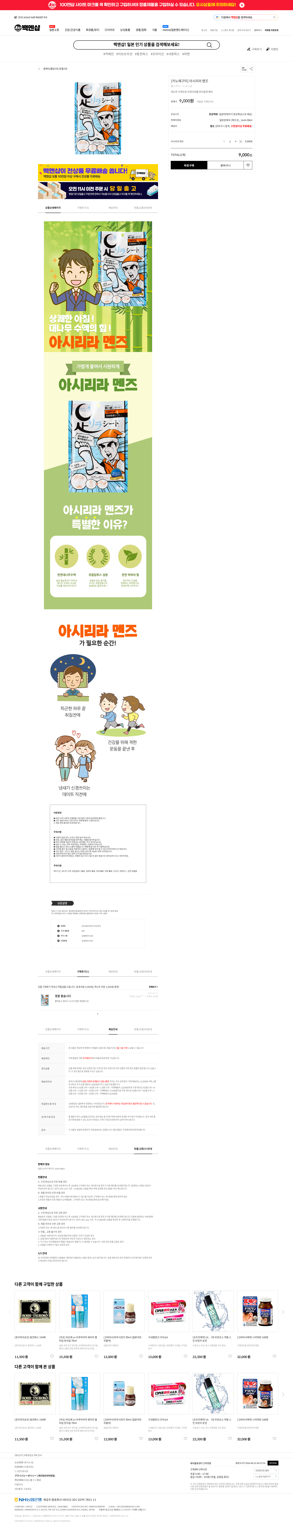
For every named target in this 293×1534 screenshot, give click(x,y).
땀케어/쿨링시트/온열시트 (55, 68)
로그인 (204, 30)
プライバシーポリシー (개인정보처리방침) (35, 1475)
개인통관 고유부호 (23, 1488)
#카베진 (108, 54)
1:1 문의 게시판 (227, 30)
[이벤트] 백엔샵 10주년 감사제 (31, 17)
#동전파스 (141, 54)
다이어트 (110, 30)
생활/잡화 (141, 30)
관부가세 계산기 (244, 30)
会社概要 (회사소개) (24, 1462)
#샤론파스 (173, 54)
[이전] (98, 1014)
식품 (154, 30)
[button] (283, 1312)
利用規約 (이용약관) (24, 1466)
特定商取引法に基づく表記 (28, 1480)
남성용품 (125, 30)
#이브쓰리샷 (124, 54)
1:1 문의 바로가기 (262, 1476)
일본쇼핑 (54, 30)
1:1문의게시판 (21, 1471)
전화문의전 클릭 (262, 1470)
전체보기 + (153, 986)
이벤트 (274, 49)
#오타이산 (157, 54)
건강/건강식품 (73, 30)
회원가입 (214, 30)
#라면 (186, 54)
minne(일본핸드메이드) (176, 30)
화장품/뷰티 (92, 30)
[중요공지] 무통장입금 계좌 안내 (28, 1455)
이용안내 (19, 1484)
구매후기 (257, 49)
